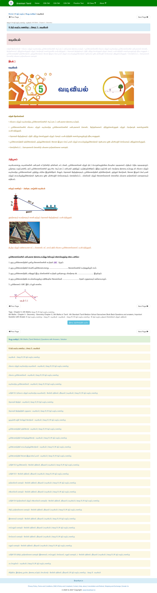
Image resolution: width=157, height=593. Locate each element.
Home (37, 3)
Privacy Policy (32, 586)
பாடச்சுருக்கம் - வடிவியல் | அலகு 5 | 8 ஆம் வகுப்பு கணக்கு (30, 563)
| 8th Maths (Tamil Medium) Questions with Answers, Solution (38, 339)
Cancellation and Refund (95, 586)
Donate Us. (125, 586)
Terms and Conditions (45, 586)
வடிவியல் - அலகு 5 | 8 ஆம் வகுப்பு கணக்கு (24, 357)
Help (80, 586)
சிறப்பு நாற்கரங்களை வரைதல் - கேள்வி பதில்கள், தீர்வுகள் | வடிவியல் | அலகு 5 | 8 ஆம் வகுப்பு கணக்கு (45, 510)
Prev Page (14, 17)
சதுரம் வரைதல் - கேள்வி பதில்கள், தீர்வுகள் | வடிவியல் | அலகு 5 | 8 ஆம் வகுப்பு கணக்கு (40, 546)
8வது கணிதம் (31, 14)
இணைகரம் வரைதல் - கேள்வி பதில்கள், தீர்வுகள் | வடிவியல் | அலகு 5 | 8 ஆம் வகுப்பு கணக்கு (42, 519)
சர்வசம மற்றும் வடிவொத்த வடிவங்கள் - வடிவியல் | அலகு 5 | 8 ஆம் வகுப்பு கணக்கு (39, 366)
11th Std (56, 3)
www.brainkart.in (88, 590)
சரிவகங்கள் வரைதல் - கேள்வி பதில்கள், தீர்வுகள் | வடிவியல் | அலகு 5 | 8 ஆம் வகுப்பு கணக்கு (42, 492)
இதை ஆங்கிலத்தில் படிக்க (78, 323)
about (85, 586)
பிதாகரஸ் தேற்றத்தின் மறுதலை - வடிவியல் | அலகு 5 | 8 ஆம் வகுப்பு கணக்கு (36, 411)
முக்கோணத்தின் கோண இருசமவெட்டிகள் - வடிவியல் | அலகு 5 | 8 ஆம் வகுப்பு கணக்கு (40, 456)
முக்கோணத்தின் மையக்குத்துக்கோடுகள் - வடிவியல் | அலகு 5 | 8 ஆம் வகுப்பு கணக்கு (40, 447)
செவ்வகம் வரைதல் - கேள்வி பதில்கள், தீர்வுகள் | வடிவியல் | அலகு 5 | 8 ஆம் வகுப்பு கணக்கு (42, 537)
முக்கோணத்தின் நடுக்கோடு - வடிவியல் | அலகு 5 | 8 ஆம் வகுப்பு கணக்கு (35, 429)
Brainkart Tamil (24, 3)
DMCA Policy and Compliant (62, 586)
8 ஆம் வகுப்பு (19, 14)
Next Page (142, 17)
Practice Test (79, 3)
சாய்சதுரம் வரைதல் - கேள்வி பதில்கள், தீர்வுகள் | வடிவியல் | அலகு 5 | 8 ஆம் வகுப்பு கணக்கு (42, 528)
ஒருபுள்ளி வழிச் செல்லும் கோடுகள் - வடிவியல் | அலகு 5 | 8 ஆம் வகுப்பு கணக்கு (37, 420)
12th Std (66, 3)
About (102, 3)
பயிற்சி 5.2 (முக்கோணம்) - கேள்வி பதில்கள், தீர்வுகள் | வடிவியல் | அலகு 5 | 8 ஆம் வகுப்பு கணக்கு (44, 465)
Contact (75, 586)
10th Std (46, 3)
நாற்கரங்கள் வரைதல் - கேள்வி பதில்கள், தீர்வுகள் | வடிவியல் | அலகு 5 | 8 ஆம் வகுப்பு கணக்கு (42, 483)
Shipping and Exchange (113, 586)
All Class (90, 3)
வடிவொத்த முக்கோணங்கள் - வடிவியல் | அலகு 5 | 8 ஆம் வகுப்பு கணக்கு (35, 384)
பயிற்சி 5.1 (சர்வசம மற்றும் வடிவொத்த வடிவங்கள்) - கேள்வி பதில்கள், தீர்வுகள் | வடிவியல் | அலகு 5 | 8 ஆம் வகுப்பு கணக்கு (53, 393)
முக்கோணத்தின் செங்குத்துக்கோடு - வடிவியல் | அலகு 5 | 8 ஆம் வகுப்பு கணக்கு (38, 438)
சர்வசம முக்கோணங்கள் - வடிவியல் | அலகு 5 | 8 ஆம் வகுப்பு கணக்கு (34, 375)
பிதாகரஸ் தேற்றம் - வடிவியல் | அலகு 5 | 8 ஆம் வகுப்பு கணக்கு (31, 402)
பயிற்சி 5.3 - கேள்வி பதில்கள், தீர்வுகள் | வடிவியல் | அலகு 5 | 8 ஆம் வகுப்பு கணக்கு (39, 474)
